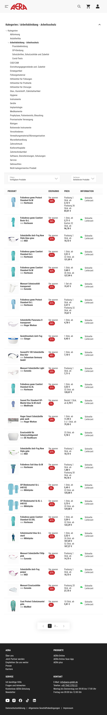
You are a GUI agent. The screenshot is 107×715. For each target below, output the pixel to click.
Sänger (27, 338)
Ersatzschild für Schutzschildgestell (29, 433)
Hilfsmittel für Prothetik (20, 83)
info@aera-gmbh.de (69, 682)
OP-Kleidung (17, 50)
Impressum (68, 708)
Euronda (27, 289)
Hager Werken (30, 325)
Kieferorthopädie (17, 148)
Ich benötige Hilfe (14, 682)
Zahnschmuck (16, 143)
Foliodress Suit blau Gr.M (31, 464)
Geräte (13, 103)
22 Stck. (67, 490)
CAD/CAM (14, 62)
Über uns (10, 655)
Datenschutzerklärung (15, 708)
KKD (26, 240)
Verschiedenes (16, 131)
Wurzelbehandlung (18, 139)
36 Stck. (67, 273)
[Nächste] (64, 626)
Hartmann (28, 203)
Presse (9, 665)
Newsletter (10, 692)
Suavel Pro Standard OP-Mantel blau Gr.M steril (31, 401)
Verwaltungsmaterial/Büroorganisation (27, 135)
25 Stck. (67, 432)
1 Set (66, 283)
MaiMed (27, 606)
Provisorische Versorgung (21, 119)
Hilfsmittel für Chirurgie (20, 87)
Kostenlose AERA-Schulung (18, 688)
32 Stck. (67, 257)
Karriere (9, 669)
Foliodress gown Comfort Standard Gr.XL (31, 385)
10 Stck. (67, 601)
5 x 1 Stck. (68, 421)
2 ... (56, 626)
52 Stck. (67, 543)
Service (13, 160)
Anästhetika (15, 38)
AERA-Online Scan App (64, 659)
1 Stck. (67, 218)
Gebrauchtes (15, 164)
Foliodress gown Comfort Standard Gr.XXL (31, 518)
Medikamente (16, 111)
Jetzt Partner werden (15, 659)
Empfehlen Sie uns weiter (17, 662)
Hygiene (13, 95)
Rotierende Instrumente (20, 127)
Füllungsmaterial (17, 75)
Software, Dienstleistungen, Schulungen (28, 156)
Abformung (15, 34)
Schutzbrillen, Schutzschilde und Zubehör (30, 54)
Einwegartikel (16, 71)
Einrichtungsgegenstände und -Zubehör (27, 67)
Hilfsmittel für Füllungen (21, 79)
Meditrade (28, 405)
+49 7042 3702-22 (69, 685)
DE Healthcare (30, 437)
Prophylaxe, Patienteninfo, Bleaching (26, 115)
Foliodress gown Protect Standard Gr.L (31, 301)
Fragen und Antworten (15, 685)
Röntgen (14, 123)
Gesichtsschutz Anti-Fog (31, 336)
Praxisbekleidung (20, 46)
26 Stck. (67, 538)
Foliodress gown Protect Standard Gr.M (31, 199)
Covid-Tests (17, 58)
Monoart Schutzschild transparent (30, 285)
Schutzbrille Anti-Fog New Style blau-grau (32, 236)
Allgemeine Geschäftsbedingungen (44, 708)
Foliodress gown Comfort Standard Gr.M (31, 269)
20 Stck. (67, 506)
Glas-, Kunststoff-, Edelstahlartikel (25, 91)
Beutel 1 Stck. (70, 400)
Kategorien (13, 30)
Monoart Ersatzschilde (30, 585)
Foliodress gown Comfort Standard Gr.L (31, 253)
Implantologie (16, 107)
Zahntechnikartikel (18, 152)
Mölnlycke (28, 490)
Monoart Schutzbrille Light (32, 368)
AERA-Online (59, 655)
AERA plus (58, 662)
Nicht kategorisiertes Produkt (23, 168)
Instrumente (15, 99)
